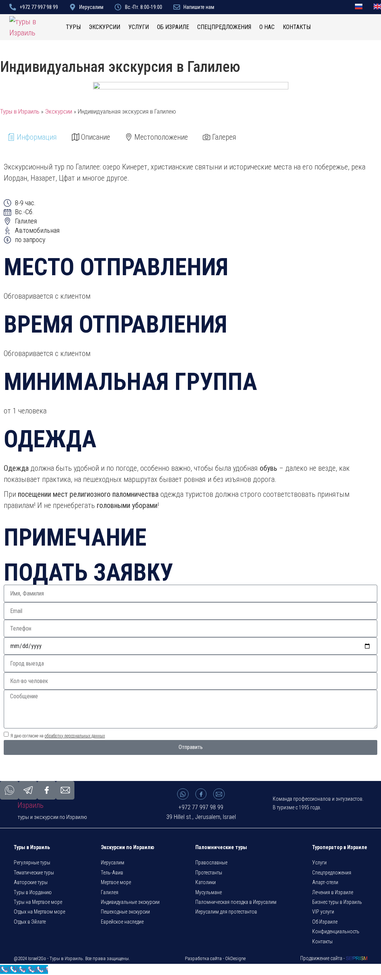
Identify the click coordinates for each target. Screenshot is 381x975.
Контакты (297, 27)
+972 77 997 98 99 (201, 807)
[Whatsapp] (183, 794)
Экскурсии (104, 27)
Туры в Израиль (19, 111)
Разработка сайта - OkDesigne (215, 958)
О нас (267, 27)
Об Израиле (173, 27)
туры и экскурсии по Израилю (52, 817)
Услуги (138, 27)
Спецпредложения (224, 27)
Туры (73, 27)
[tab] (32, 137)
